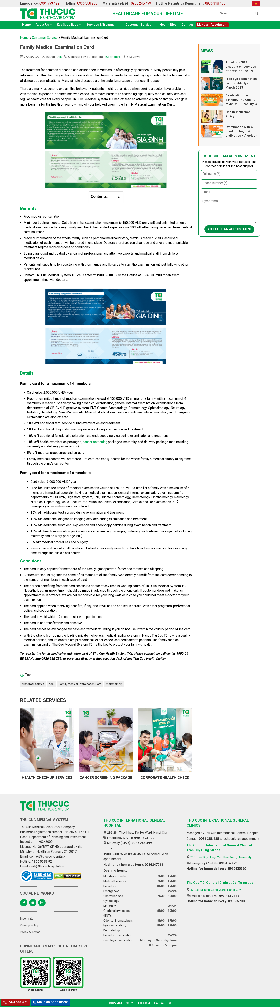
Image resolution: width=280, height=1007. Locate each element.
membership (114, 684)
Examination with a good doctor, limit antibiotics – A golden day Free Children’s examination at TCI (241, 135)
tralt (59, 57)
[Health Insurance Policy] (212, 116)
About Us (42, 24)
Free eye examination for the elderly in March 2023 (241, 83)
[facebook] (23, 902)
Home (26, 24)
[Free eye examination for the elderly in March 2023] (212, 83)
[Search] (256, 13)
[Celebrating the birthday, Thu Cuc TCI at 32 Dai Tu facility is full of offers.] (212, 99)
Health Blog (168, 24)
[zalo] (42, 902)
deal (51, 684)
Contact (187, 24)
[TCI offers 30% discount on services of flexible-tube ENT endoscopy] (212, 66)
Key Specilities (67, 24)
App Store (35, 990)
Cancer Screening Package (106, 777)
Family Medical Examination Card (80, 684)
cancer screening (95, 442)
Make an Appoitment (212, 24)
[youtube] (32, 902)
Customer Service (138, 24)
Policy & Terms (30, 932)
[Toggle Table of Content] (114, 197)
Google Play (68, 990)
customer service (33, 684)
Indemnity (26, 918)
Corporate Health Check (164, 777)
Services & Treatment (101, 24)
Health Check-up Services (47, 777)
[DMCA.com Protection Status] (67, 876)
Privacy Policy (29, 925)
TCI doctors (112, 57)
